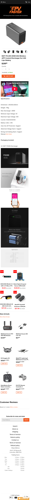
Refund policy (15, 445)
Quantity (4, 66)
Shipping (15, 432)
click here (9, 134)
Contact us (15, 440)
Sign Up (26, 419)
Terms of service (15, 434)
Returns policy (15, 437)
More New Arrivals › (5, 316)
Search (15, 426)
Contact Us (24, 498)
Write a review (13, 407)
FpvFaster (17, 495)
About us (15, 429)
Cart (29, 2)
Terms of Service (15, 443)
